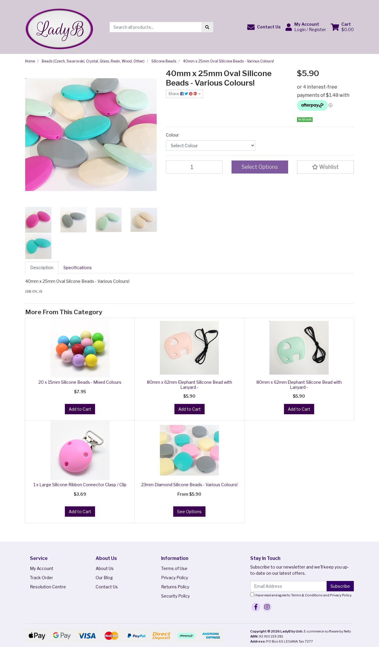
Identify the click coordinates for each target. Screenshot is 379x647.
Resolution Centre (48, 586)
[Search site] (207, 27)
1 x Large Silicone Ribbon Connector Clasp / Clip (79, 484)
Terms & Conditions (307, 595)
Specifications (77, 267)
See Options (189, 511)
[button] (264, 27)
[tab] (41, 267)
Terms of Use (174, 568)
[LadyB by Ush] (59, 26)
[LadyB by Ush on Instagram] (267, 607)
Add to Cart (80, 409)
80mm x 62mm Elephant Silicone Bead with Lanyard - (189, 385)
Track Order (41, 577)
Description (41, 267)
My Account (41, 568)
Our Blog (104, 577)
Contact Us (107, 586)
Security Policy (175, 595)
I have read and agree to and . (303, 595)
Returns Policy (175, 586)
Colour (172, 134)
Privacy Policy (174, 577)
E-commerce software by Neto (327, 631)
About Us (105, 568)
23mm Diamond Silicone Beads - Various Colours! (189, 484)
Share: (174, 93)
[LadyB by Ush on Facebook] (255, 607)
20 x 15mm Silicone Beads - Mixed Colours (79, 382)
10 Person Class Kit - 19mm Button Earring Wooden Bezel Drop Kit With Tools (49, 619)
